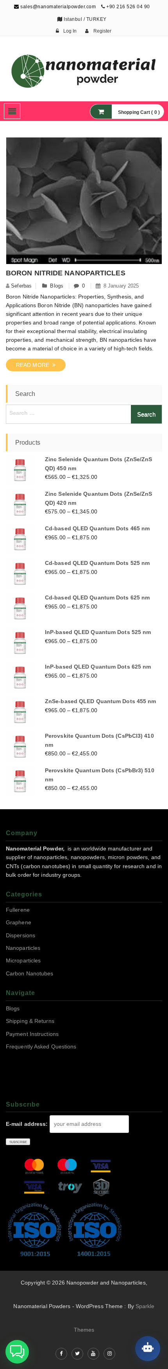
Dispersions (20, 935)
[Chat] (147, 1348)
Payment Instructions (32, 1034)
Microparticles (23, 960)
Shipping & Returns (30, 1021)
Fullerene (18, 910)
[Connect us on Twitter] (77, 1354)
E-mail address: (27, 1124)
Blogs (56, 286)
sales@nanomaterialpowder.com (57, 6)
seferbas (21, 286)
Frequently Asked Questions (41, 1046)
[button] (17, 1352)
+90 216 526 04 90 (128, 6)
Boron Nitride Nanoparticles (65, 273)
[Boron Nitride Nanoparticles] (84, 202)
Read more (34, 365)
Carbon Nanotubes (30, 973)
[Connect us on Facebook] (61, 1354)
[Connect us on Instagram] (109, 1354)
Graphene (18, 922)
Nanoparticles (23, 948)
